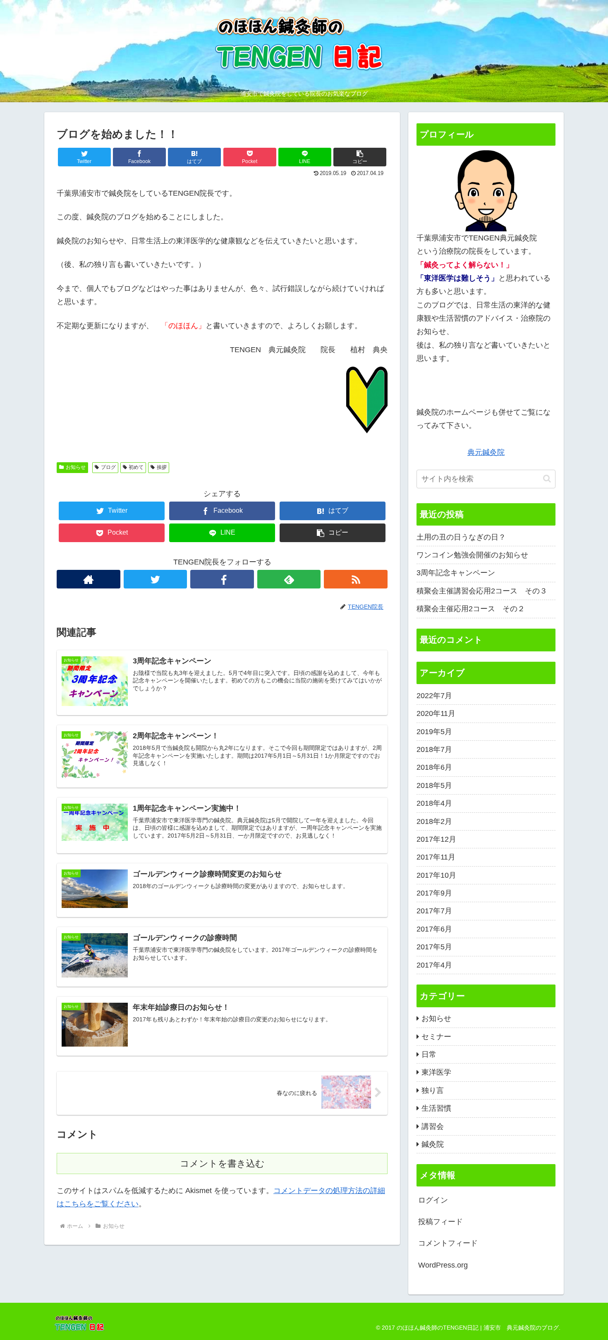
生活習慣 (436, 1108)
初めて (136, 467)
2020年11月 (436, 713)
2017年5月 (434, 947)
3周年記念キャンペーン (456, 573)
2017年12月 (436, 839)
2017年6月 (434, 929)
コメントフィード (448, 1243)
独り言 (432, 1090)
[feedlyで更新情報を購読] (289, 579)
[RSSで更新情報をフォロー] (356, 579)
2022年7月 (434, 696)
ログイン (433, 1200)
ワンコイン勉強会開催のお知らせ (472, 555)
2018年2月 (434, 821)
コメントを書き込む (222, 1163)
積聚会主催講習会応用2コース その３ (482, 591)
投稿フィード (440, 1222)
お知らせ (76, 467)
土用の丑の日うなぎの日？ (461, 537)
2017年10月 (436, 875)
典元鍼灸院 (486, 452)
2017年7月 (434, 911)
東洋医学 (436, 1072)
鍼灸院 (432, 1144)
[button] (359, 157)
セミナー (436, 1037)
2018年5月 (434, 785)
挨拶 (162, 467)
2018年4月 (434, 803)
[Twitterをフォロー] (155, 579)
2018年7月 (434, 749)
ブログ (108, 467)
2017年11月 (436, 857)
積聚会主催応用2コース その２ (471, 609)
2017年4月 (434, 965)
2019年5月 (434, 732)
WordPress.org (443, 1265)
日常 (428, 1054)
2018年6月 (434, 767)
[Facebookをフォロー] (222, 579)
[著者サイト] (88, 579)
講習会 (432, 1126)
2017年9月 (434, 893)
